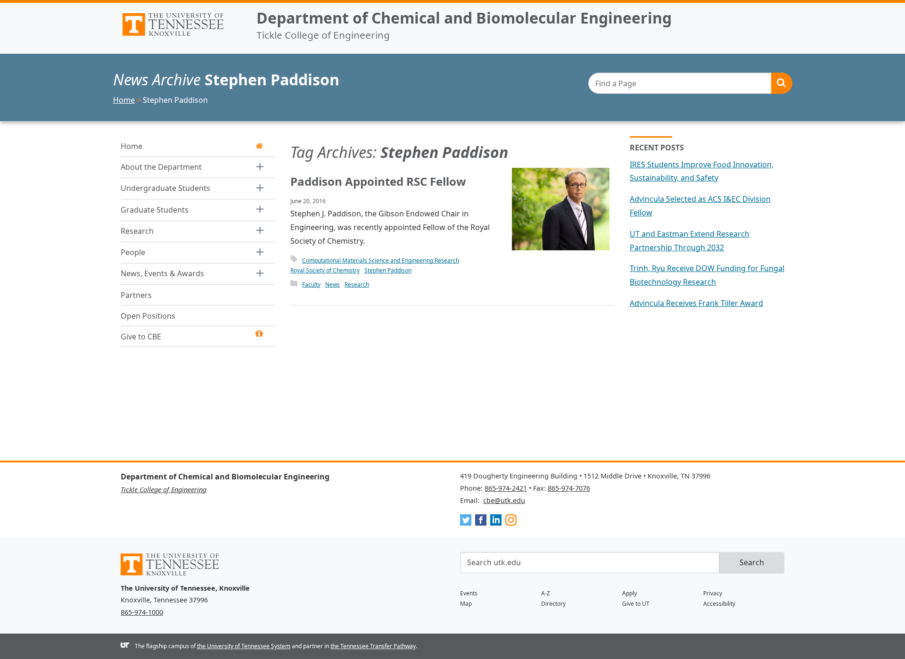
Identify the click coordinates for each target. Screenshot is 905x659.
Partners (136, 295)
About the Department (161, 167)
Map (466, 604)
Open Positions (148, 316)
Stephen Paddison (387, 270)
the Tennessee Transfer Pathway (373, 646)
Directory (553, 604)
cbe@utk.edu (504, 500)
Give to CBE (141, 336)
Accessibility (719, 604)
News (332, 284)
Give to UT (636, 604)
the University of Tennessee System (243, 646)
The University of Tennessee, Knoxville (181, 36)
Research (137, 231)
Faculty (311, 284)
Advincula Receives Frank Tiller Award (696, 303)
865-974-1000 (142, 612)
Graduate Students (155, 210)
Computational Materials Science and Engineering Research (380, 260)
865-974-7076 (569, 488)
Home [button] (131, 146)
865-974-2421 (506, 488)
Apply (629, 593)
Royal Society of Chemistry (325, 270)
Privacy (712, 593)
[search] (690, 83)
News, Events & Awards (162, 273)
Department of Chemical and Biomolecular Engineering (464, 18)
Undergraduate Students (165, 188)
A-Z (545, 593)
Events (468, 593)
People (133, 252)
